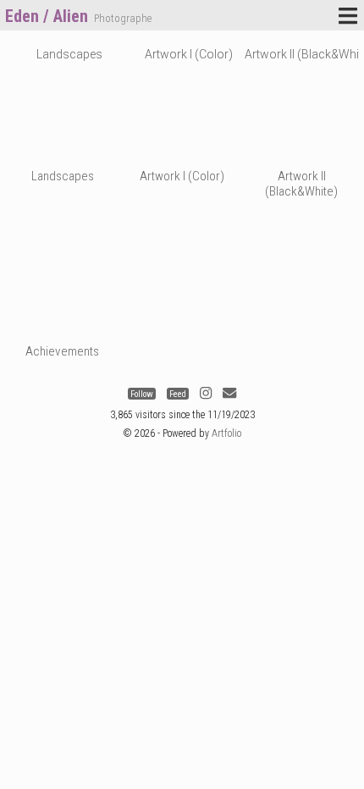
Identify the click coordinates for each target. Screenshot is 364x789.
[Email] (229, 394)
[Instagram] (206, 394)
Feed (177, 394)
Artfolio (226, 433)
